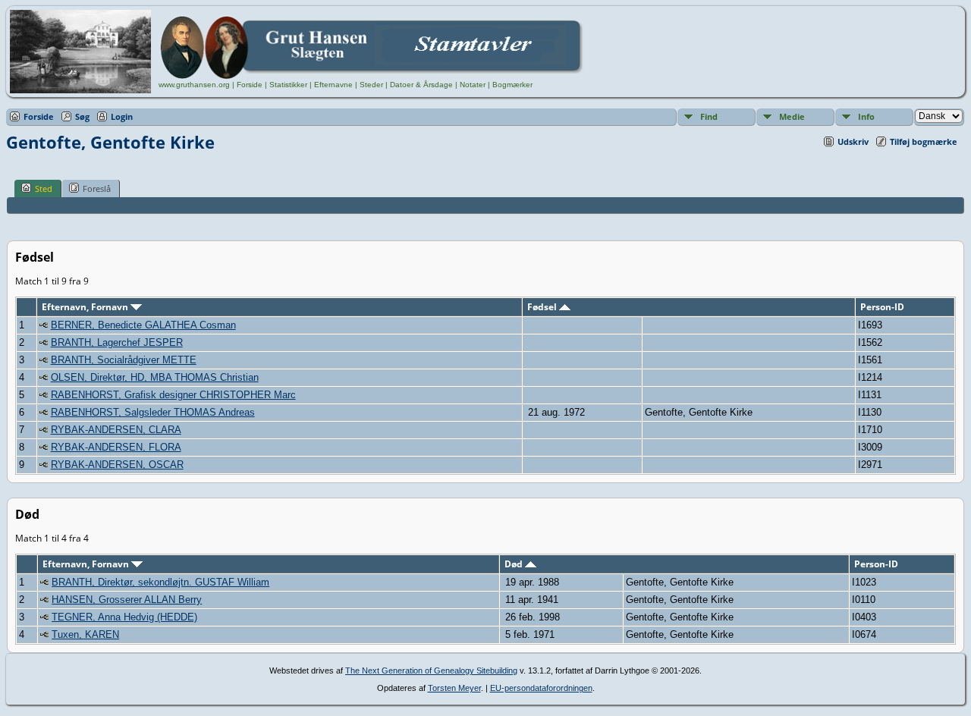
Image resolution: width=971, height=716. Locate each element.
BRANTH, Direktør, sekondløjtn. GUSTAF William (160, 582)
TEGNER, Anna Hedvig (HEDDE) (124, 617)
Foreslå (97, 188)
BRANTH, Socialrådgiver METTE (123, 360)
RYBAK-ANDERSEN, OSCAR (117, 464)
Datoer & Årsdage (421, 84)
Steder (371, 84)
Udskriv (853, 141)
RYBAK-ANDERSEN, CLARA (116, 429)
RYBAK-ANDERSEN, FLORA (116, 447)
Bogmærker (512, 84)
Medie (792, 116)
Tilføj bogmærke (923, 141)
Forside (249, 84)
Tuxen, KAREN (85, 634)
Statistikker (288, 84)
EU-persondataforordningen (541, 687)
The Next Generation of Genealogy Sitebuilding (431, 670)
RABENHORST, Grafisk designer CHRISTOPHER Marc (173, 394)
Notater (473, 84)
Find (709, 116)
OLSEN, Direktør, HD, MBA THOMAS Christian (155, 377)
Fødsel (543, 306)
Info (866, 116)
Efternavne (333, 84)
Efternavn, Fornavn (86, 306)
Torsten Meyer (454, 687)
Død (514, 563)
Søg (82, 116)
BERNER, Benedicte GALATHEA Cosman (143, 325)
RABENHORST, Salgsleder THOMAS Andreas (153, 412)
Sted (43, 188)
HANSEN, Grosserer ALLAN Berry (127, 599)
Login (122, 116)
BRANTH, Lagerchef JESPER (117, 342)
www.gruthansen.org (194, 84)
